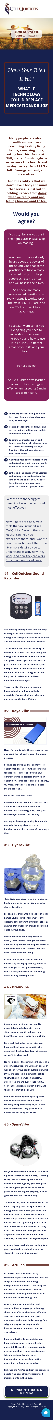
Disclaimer (27, 1404)
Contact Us (38, 1404)
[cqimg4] (25, 994)
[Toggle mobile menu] (47, 9)
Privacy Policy (16, 1404)
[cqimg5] (25, 1131)
